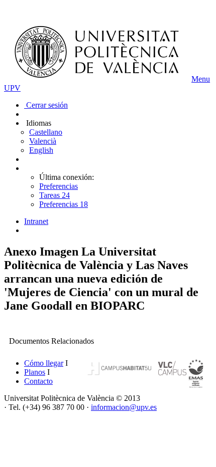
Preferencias (58, 186)
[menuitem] (118, 221)
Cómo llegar (43, 363)
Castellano (45, 132)
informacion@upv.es (124, 407)
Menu (200, 79)
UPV (12, 88)
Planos (34, 372)
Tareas (54, 195)
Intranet (36, 221)
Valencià (42, 141)
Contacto (38, 381)
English (41, 150)
